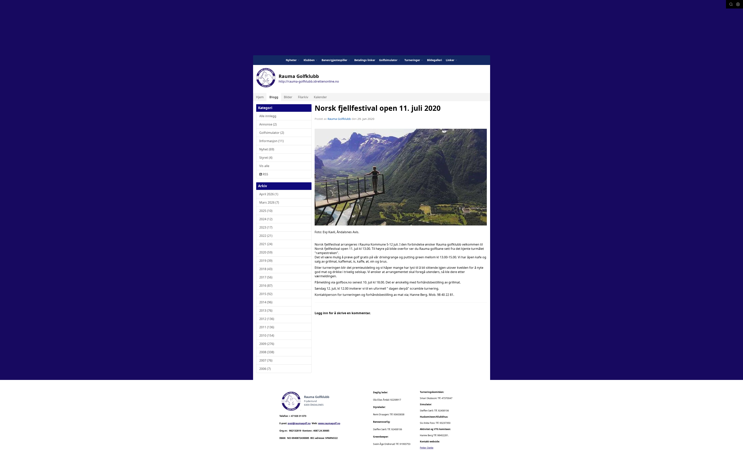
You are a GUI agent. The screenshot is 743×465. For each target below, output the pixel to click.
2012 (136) (266, 319)
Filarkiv (303, 97)
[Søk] (731, 4)
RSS (265, 174)
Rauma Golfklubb (339, 119)
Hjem (260, 97)
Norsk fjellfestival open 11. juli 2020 (378, 108)
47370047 (447, 398)
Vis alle (264, 166)
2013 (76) (265, 310)
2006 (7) (265, 369)
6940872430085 (300, 438)
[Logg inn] (737, 4)
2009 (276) (266, 344)
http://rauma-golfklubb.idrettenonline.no (309, 81)
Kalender (320, 97)
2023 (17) (265, 227)
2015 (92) (265, 294)
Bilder (288, 97)
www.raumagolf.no (329, 423)
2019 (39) (265, 261)
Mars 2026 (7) (269, 202)
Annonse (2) (268, 124)
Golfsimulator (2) (271, 133)
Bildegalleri (434, 60)
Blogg (273, 97)
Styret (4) (265, 157)
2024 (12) (265, 219)
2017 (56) (265, 277)
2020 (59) (265, 252)
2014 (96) (265, 302)
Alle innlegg (267, 116)
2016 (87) (265, 285)
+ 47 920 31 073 (297, 416)
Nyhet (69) (266, 149)
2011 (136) (266, 327)
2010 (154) (266, 335)
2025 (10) (265, 211)
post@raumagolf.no (299, 423)
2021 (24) (265, 244)
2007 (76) (265, 360)
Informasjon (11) (271, 141)
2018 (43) (265, 269)
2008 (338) (266, 352)
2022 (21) (265, 236)
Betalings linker (364, 60)
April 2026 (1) (268, 194)
